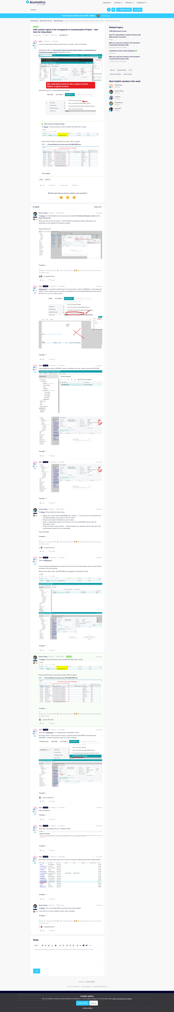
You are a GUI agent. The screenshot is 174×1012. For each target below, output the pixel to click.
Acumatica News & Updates (118, 47)
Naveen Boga (43, 213)
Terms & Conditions (73, 986)
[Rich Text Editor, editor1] (67, 957)
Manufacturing (58, 21)
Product (128, 3)
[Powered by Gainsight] (87, 982)
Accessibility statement (100, 986)
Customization (121, 70)
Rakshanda (118, 85)
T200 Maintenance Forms (117, 31)
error (41, 179)
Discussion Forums (46, 21)
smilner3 (117, 97)
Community (141, 3)
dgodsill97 (118, 108)
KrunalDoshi (119, 102)
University (107, 3)
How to (47, 179)
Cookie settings (86, 986)
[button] (124, 10)
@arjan (46, 127)
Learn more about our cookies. (122, 998)
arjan (40, 41)
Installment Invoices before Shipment (122, 51)
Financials (112, 53)
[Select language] (113, 10)
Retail (111, 39)
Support (117, 3)
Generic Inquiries (115, 74)
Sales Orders (128, 74)
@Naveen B (42, 289)
